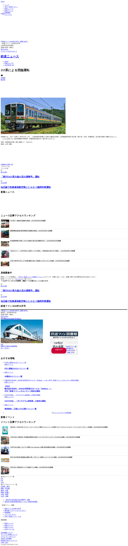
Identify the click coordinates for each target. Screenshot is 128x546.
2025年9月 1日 (9, 65)
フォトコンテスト (10, 514)
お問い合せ (4, 542)
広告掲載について (7, 532)
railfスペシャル (9, 529)
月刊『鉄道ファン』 (11, 7)
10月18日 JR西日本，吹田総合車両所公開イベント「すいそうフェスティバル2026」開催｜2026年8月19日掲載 (45, 437)
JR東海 (3, 78)
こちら (19, 279)
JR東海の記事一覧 (7, 164)
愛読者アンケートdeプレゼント (11, 318)
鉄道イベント (8, 10)
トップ (6, 5)
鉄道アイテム (8, 527)
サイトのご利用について (9, 534)
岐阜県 (3, 80)
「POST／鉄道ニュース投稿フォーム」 (30, 277)
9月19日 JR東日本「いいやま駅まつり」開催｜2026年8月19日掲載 (31, 467)
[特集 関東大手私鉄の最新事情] (22, 342)
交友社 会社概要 (6, 538)
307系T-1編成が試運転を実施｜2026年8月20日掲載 (28, 220)
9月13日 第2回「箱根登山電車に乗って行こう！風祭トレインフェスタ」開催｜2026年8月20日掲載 (41, 457)
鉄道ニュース (8, 9)
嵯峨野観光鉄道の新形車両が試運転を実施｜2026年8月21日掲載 (31, 230)
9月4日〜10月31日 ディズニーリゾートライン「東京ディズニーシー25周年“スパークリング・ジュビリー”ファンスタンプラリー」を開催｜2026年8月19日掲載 (59, 427)
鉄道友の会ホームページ (9, 540)
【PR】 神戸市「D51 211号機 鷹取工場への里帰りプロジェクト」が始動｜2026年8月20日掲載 (40, 261)
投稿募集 (7, 12)
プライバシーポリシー (8, 536)
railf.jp (3, 1)
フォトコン (8, 14)
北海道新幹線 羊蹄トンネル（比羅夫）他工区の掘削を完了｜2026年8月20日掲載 (35, 240)
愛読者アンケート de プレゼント (15, 510)
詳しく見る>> (5, 348)
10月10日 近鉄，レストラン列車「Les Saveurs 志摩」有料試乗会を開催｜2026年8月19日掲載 (40, 447)
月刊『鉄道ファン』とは (12, 516)
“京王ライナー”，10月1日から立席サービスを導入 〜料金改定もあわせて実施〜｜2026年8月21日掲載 (42, 251)
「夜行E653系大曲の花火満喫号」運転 (17, 499)
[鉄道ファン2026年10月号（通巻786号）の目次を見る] (14, 41)
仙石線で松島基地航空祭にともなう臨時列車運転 (20, 501)
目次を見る (4, 316)
